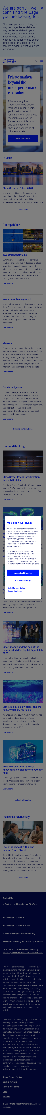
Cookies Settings (23, 580)
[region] (23, 557)
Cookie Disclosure (15, 591)
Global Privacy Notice (16, 588)
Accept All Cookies (23, 573)
